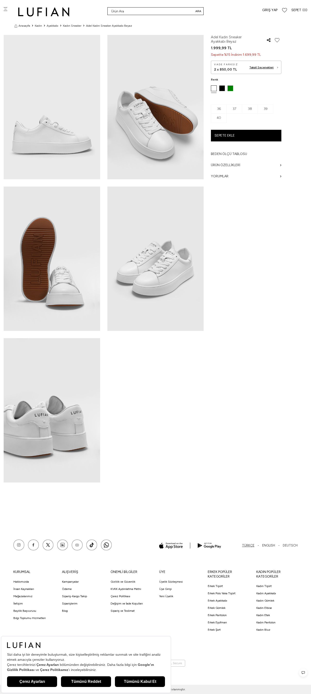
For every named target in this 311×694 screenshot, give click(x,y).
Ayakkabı (52, 25)
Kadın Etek (263, 615)
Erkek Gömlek (216, 608)
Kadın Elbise (264, 608)
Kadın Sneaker (72, 25)
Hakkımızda (21, 581)
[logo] (43, 11)
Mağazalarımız (23, 596)
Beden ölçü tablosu (229, 154)
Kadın (38, 25)
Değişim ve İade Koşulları (127, 603)
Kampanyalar (70, 581)
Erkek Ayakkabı (217, 600)
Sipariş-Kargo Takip (74, 596)
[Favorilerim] (284, 10)
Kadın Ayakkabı (266, 593)
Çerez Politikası (120, 596)
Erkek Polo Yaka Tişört (221, 593)
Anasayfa (24, 25)
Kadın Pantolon (266, 622)
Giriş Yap (269, 10)
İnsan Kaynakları (23, 589)
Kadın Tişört (264, 586)
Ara (198, 11)
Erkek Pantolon (217, 615)
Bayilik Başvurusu (24, 610)
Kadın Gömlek (265, 600)
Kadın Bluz (263, 629)
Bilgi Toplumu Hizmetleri (29, 618)
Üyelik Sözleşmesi (171, 581)
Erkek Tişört (215, 586)
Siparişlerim (70, 603)
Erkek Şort (214, 629)
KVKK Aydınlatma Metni (126, 589)
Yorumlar (219, 176)
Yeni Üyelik (166, 596)
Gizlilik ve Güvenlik (123, 581)
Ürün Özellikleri (225, 165)
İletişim (18, 603)
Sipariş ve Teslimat (123, 610)
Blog (65, 610)
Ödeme (67, 589)
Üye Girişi (165, 589)
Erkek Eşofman (217, 622)
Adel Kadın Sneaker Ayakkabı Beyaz (109, 25)
